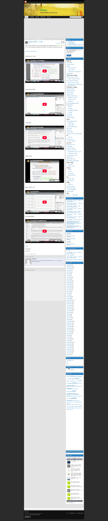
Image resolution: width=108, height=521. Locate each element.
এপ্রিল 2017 (69, 265)
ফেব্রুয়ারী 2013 (69, 342)
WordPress (72, 513)
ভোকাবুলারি (75, 408)
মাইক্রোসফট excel (70, 94)
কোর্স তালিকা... (69, 241)
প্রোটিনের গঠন (70, 184)
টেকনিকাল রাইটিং (76, 404)
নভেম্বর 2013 (69, 326)
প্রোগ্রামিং (80, 406)
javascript (70, 386)
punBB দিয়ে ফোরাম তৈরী (72, 97)
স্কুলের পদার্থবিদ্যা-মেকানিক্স (71, 159)
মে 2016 (68, 275)
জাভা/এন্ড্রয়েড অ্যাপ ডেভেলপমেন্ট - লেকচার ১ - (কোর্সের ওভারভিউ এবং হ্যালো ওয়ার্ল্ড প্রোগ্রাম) (75, 469)
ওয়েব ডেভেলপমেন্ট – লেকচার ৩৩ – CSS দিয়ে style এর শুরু (74, 215)
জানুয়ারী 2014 (69, 323)
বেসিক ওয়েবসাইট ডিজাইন (72, 67)
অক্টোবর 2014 (69, 307)
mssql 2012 (80, 386)
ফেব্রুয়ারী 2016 (69, 280)
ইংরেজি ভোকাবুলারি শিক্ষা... (71, 244)
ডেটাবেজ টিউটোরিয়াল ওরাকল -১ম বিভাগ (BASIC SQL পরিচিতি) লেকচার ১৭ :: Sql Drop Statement (74, 226)
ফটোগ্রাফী (69, 169)
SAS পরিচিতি (70, 108)
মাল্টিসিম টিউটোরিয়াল (70, 105)
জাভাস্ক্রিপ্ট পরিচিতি (70, 73)
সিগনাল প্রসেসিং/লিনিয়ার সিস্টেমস (72, 126)
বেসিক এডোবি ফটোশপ (70, 408)
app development (78, 376)
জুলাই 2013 (69, 333)
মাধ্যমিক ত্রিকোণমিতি (70, 409)
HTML (74, 383)
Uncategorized (70, 360)
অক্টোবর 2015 (69, 287)
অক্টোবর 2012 (69, 349)
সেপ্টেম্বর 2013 (69, 330)
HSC (80, 381)
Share (26, 246)
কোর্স (30, 43)
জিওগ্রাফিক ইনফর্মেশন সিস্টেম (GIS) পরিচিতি (74, 133)
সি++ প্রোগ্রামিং (69, 114)
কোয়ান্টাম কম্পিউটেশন (70, 92)
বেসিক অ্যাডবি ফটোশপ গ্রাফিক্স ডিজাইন (74, 71)
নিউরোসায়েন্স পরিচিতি (70, 191)
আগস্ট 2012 (69, 352)
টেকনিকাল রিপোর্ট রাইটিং (71, 175)
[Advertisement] (54, 29)
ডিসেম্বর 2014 (69, 303)
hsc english (69, 383)
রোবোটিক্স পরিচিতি (70, 123)
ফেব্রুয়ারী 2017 (69, 266)
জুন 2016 (68, 273)
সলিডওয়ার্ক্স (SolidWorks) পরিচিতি (73, 103)
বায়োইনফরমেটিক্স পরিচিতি (72, 189)
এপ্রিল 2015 (69, 296)
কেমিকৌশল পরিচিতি (70, 132)
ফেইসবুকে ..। (69, 367)
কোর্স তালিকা (69, 250)
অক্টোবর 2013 (69, 328)
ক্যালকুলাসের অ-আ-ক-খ (70, 180)
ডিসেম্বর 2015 (69, 284)
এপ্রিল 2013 (69, 338)
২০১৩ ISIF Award (70, 42)
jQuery (76, 386)
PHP (74, 391)
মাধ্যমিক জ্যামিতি (69, 146)
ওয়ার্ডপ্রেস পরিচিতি (71, 69)
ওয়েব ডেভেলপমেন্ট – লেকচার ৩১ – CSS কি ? (74, 219)
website (74, 398)
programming (71, 394)
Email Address (70, 52)
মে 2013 (68, 337)
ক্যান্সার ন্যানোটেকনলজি (70, 186)
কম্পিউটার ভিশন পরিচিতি (70, 117)
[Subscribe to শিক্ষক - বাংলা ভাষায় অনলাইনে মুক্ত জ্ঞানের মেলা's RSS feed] (26, 2)
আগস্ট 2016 (69, 270)
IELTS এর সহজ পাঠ (71, 166)
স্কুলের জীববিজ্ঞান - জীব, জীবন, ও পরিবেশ (74, 151)
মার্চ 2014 (68, 319)
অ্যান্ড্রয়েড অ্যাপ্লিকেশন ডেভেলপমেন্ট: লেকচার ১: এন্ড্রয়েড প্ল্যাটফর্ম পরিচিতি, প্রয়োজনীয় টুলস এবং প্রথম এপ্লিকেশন (76, 474)
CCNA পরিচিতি (69, 62)
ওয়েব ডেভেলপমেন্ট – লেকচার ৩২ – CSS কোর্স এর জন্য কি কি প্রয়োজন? (74, 217)
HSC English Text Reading (73, 160)
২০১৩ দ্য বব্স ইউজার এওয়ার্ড (71, 43)
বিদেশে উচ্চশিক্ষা (70, 164)
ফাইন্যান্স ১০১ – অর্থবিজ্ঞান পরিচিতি (72, 195)
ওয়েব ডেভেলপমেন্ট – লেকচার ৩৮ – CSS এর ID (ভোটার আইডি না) (74, 201)
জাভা (70, 404)
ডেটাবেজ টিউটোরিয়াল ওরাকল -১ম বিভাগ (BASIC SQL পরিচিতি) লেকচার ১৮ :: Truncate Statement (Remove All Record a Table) (74, 223)
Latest (79, 457)
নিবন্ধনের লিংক (33, 51)
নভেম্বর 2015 (69, 286)
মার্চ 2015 (68, 298)
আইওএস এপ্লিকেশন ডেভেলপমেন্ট (72, 80)
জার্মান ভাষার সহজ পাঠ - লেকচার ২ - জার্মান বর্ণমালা (75, 259)
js (77, 386)
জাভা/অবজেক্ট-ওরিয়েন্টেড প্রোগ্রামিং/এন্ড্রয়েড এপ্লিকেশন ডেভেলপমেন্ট (74, 85)
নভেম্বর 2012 (69, 347)
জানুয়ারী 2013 (69, 344)
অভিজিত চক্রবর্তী (59, 43)
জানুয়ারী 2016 (69, 282)
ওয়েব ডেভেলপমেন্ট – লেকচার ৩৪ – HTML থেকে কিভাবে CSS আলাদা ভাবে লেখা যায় (74, 212)
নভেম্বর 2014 (69, 305)
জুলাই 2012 (69, 354)
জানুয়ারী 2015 (69, 302)
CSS (77, 378)
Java (81, 383)
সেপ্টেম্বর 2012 (69, 351)
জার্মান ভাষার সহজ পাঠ (70, 139)
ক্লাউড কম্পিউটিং (69, 116)
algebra (68, 376)
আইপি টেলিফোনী (69, 128)
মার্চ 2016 (68, 279)
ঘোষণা (68, 363)
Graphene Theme (80, 513)
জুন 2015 (68, 293)
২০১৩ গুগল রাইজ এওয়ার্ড (71, 41)
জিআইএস (72, 404)
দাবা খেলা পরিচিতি (70, 173)
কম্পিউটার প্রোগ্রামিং (78, 402)
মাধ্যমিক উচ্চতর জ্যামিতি (71, 148)
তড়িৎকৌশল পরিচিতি (71, 124)
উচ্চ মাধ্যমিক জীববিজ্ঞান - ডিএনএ (72, 155)
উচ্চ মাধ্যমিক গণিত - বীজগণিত (73, 153)
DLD (80, 378)
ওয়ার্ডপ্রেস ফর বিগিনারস (70, 64)
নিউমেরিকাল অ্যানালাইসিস (71, 90)
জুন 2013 (68, 335)
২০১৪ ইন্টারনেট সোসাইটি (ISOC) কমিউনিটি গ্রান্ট (75, 44)
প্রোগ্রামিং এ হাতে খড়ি (71, 99)
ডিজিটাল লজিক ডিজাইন (70, 88)
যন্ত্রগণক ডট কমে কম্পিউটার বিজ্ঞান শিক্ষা (75, 451)
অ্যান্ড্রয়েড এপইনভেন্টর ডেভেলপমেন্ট (73, 78)
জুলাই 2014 (69, 312)
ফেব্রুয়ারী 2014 (69, 321)
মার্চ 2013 (68, 340)
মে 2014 (68, 316)
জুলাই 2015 (69, 291)
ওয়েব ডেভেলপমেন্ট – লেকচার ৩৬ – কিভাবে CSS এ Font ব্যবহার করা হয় (73, 206)
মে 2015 (68, 295)
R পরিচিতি (69, 106)
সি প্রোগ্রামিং (70, 112)
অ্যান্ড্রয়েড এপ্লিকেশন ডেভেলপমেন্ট (72, 77)
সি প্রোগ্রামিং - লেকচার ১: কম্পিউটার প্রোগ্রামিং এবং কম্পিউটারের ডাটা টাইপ (76, 465)
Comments (74, 457)
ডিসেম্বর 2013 (69, 324)
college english (71, 378)
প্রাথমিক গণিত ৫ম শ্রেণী (71, 144)
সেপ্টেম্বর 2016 (69, 268)
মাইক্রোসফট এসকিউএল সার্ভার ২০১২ (73, 95)
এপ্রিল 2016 (69, 277)
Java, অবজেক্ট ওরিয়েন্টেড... (71, 238)
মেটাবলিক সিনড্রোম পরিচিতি (71, 187)
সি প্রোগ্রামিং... (69, 233)
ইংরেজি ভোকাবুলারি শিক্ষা (72, 141)
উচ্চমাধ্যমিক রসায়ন (70, 157)
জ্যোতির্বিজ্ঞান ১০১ (69, 130)
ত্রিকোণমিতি (70, 406)
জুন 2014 (68, 314)
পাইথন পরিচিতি (70, 101)
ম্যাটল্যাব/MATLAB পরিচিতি (73, 110)
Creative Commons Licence (35, 514)
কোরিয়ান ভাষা (70, 137)
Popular (69, 457)
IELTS (78, 383)
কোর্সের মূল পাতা (28, 51)
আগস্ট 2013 (69, 331)
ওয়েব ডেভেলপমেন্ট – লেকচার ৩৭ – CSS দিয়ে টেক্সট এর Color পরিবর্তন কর (74, 204)
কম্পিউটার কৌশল (72, 402)
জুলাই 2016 (69, 272)
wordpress (70, 400)
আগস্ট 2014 (69, 310)
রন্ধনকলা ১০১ (70, 171)
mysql (69, 388)
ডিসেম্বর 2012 (69, 345)
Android (72, 376)
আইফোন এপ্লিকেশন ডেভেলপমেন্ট (73, 82)
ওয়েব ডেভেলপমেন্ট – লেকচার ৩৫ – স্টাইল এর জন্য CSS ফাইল (74, 209)
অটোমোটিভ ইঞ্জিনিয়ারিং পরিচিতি (72, 121)
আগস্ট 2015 (69, 289)
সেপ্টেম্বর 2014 (69, 309)
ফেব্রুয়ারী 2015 (69, 300)
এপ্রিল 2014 (69, 317)
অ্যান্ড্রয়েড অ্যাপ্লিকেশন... (71, 236)
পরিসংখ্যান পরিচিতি (71, 178)
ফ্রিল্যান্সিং (68, 66)
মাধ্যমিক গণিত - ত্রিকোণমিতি (71, 149)
